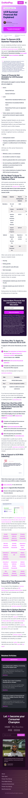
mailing (15, 642)
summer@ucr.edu (17, 399)
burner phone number (19, 620)
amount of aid (16, 186)
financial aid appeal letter (13, 426)
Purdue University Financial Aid (14, 573)
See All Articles (14, 659)
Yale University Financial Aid (5, 573)
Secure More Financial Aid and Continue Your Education (14, 29)
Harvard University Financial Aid (22, 573)
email (18, 644)
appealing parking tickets (16, 590)
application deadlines (6, 373)
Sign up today (21, 735)
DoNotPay (7, 2)
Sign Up (20, 2)
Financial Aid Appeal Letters (9, 8)
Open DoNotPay (8, 484)
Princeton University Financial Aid (22, 536)
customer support (17, 634)
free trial (15, 616)
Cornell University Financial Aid (5, 536)
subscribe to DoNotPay (18, 447)
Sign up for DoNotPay (14, 312)
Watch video (7, 754)
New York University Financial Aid (5, 545)
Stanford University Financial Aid (22, 564)
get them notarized (16, 606)
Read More (5, 675)
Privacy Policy (15, 316)
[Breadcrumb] (2, 35)
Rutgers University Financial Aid (22, 554)
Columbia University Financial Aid (14, 545)
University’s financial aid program (9, 49)
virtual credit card (6, 620)
